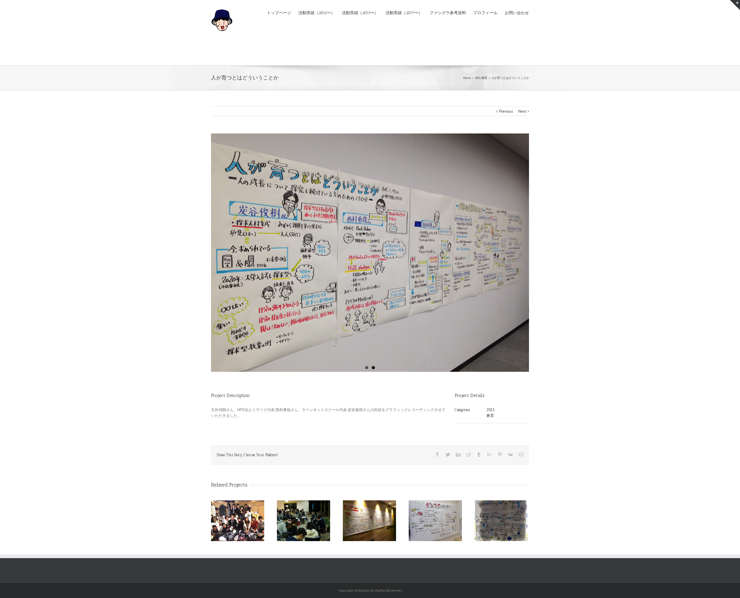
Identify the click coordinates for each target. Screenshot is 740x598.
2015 (490, 409)
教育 (490, 415)
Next (522, 111)
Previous (506, 111)
